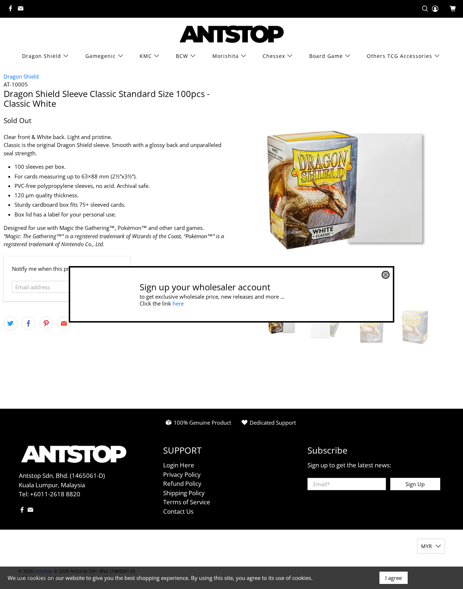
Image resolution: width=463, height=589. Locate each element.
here (178, 303)
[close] (385, 274)
